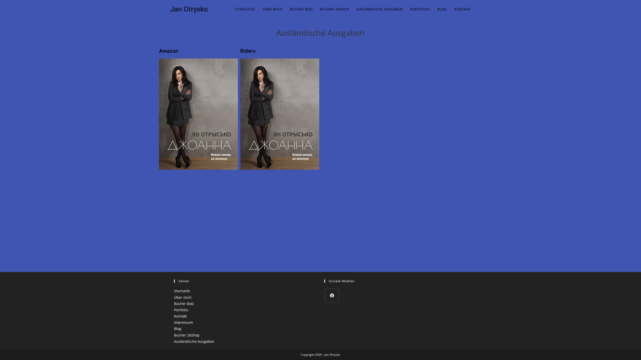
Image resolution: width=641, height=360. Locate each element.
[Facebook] (332, 295)
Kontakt (180, 316)
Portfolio (181, 310)
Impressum (183, 322)
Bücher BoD (184, 303)
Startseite (182, 290)
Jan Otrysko (189, 9)
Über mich (183, 297)
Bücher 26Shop (187, 335)
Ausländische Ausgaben (194, 341)
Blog (177, 328)
